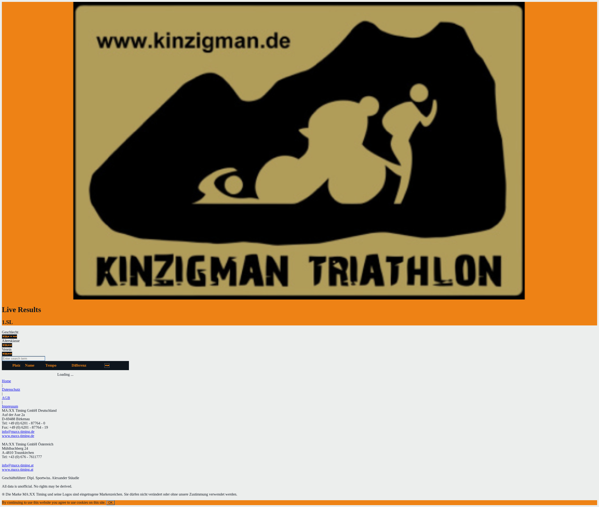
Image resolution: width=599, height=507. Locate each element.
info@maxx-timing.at (17, 465)
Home (6, 381)
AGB (6, 398)
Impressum (10, 406)
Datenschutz (11, 389)
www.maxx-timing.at (17, 469)
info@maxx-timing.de (18, 432)
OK (110, 502)
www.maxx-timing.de (18, 436)
